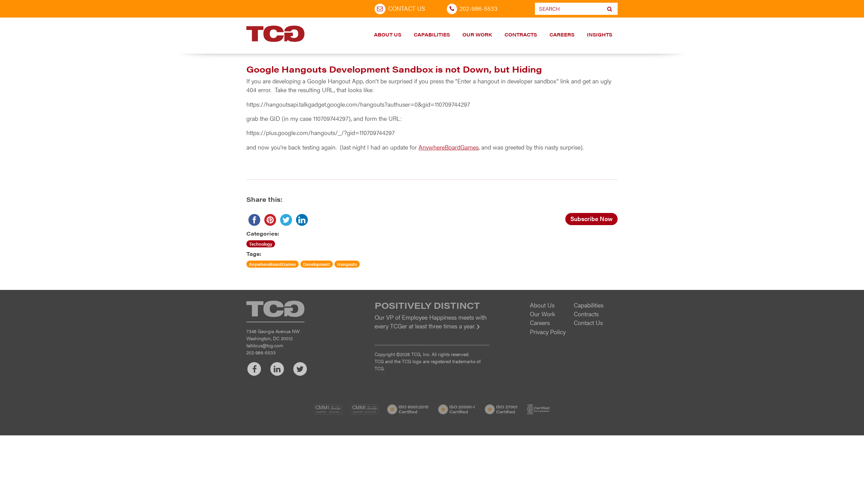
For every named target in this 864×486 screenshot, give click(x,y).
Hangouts (347, 264)
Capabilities (432, 34)
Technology (260, 244)
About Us (387, 34)
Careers (561, 34)
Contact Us (406, 8)
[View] (432, 331)
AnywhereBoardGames (448, 147)
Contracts (521, 34)
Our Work (477, 34)
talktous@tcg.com (264, 345)
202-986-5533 (478, 8)
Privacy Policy (548, 331)
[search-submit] (610, 9)
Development (316, 264)
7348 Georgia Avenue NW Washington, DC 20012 (273, 335)
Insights (599, 34)
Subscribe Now (591, 218)
